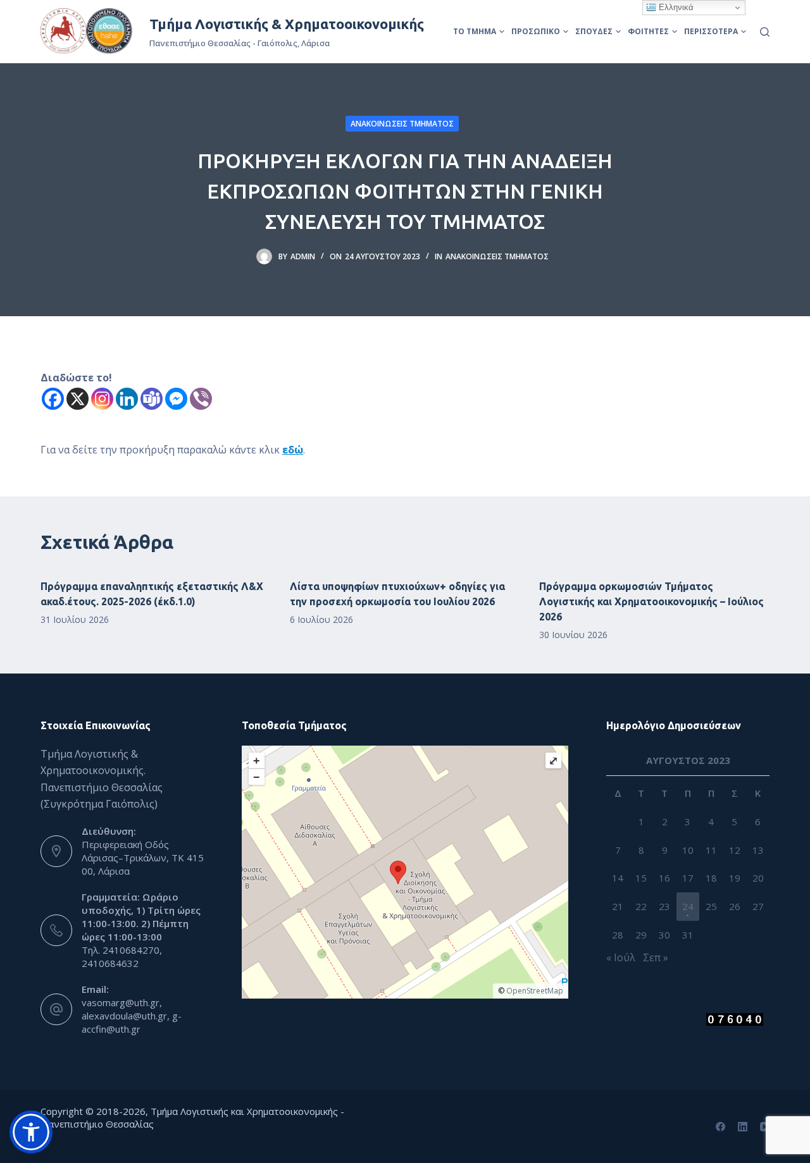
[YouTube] (765, 1126)
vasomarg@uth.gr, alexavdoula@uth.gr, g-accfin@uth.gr (132, 1015)
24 (688, 906)
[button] (31, 1132)
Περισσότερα (711, 31)
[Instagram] (102, 399)
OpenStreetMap (534, 990)
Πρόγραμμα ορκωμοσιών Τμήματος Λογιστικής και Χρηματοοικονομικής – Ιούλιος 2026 (651, 601)
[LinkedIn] (742, 1126)
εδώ (292, 450)
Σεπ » (655, 957)
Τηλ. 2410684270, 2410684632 (122, 956)
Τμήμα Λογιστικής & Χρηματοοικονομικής (286, 24)
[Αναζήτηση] (765, 32)
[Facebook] (53, 399)
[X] (77, 399)
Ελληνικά (675, 7)
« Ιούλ (620, 957)
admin (302, 256)
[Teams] (151, 399)
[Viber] (201, 399)
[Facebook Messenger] (176, 399)
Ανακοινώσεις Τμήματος (402, 123)
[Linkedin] (127, 399)
